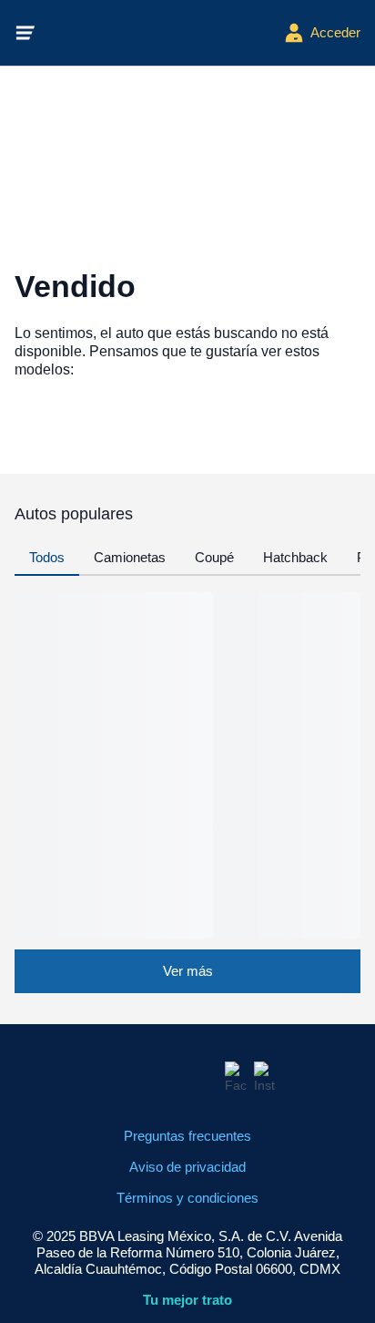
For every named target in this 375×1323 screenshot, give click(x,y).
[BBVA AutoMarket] (160, 32)
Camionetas (130, 557)
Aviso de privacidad (187, 1166)
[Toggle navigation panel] (25, 33)
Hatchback (295, 557)
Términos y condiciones (187, 1197)
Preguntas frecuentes (187, 1136)
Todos (47, 557)
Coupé (214, 557)
